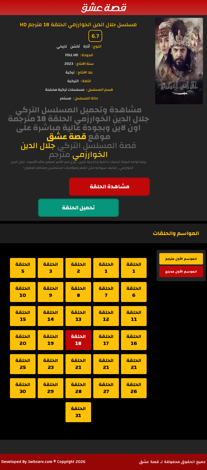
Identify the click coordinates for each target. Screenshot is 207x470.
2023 (68, 64)
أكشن (75, 46)
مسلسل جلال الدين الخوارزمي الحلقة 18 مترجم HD (78, 24)
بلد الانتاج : (84, 72)
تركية (69, 72)
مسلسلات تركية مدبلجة (64, 90)
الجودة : (86, 55)
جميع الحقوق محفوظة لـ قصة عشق (172, 461)
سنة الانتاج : (84, 64)
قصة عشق (66, 136)
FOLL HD (71, 55)
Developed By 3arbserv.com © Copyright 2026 (43, 461)
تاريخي (62, 46)
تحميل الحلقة (78, 208)
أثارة (86, 46)
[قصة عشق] (103, 7)
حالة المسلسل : (85, 98)
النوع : (96, 46)
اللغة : (86, 81)
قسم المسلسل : (99, 90)
